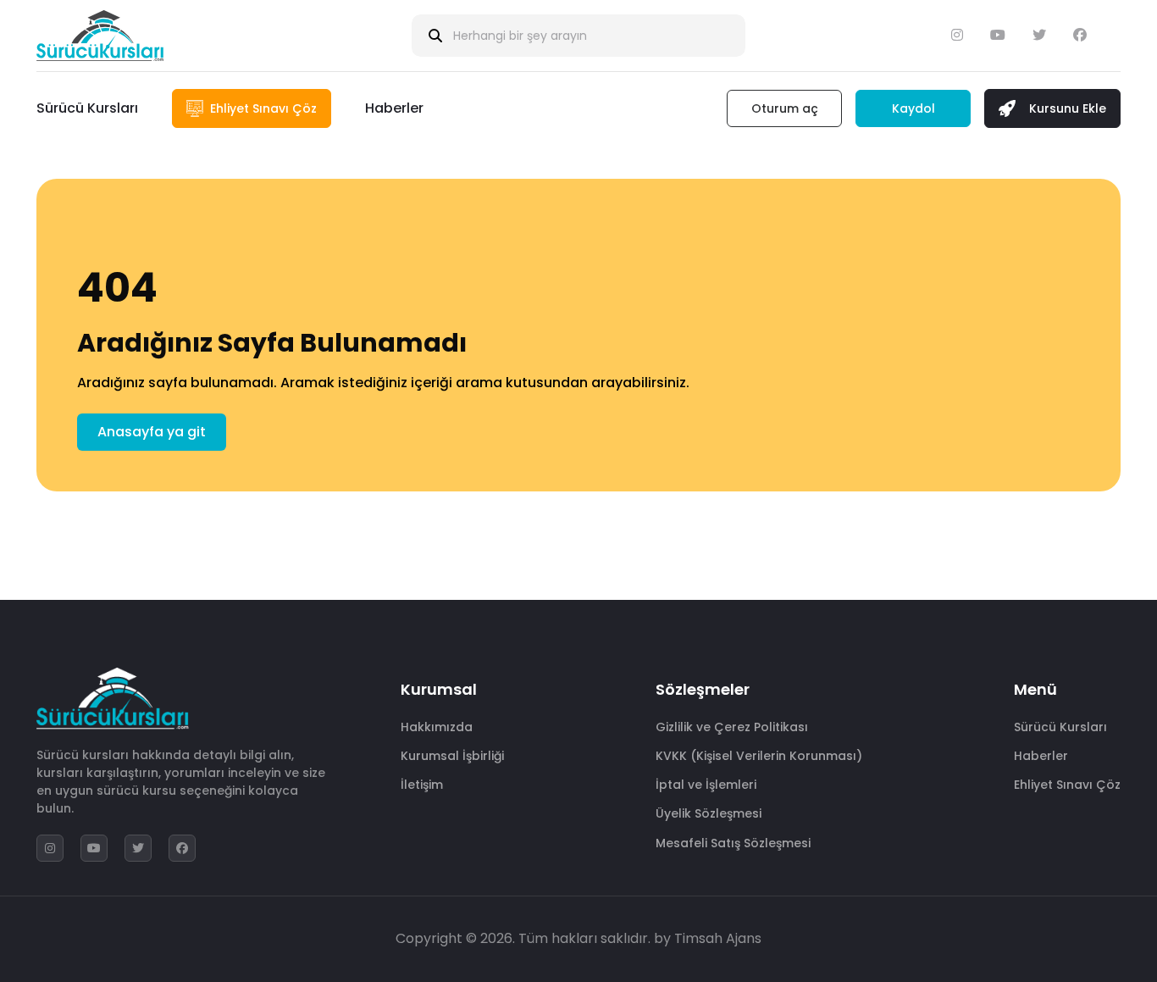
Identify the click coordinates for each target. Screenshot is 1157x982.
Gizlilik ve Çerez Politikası (732, 726)
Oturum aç (784, 108)
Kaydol (913, 108)
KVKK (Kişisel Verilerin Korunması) (759, 755)
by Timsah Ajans (707, 938)
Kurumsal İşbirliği (452, 755)
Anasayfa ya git (151, 431)
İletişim (422, 784)
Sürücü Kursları (87, 108)
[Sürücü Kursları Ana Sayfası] (99, 35)
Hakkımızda (437, 726)
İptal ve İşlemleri (706, 784)
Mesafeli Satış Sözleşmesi (733, 843)
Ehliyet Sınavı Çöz (1067, 784)
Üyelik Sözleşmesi (708, 813)
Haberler (394, 108)
